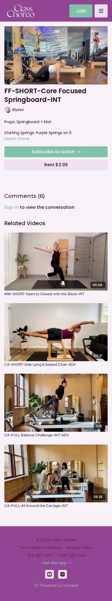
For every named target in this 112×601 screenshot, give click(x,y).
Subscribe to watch (53, 152)
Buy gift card (40, 555)
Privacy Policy (79, 547)
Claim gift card (72, 555)
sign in (11, 207)
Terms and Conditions (40, 547)
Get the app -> (57, 563)
